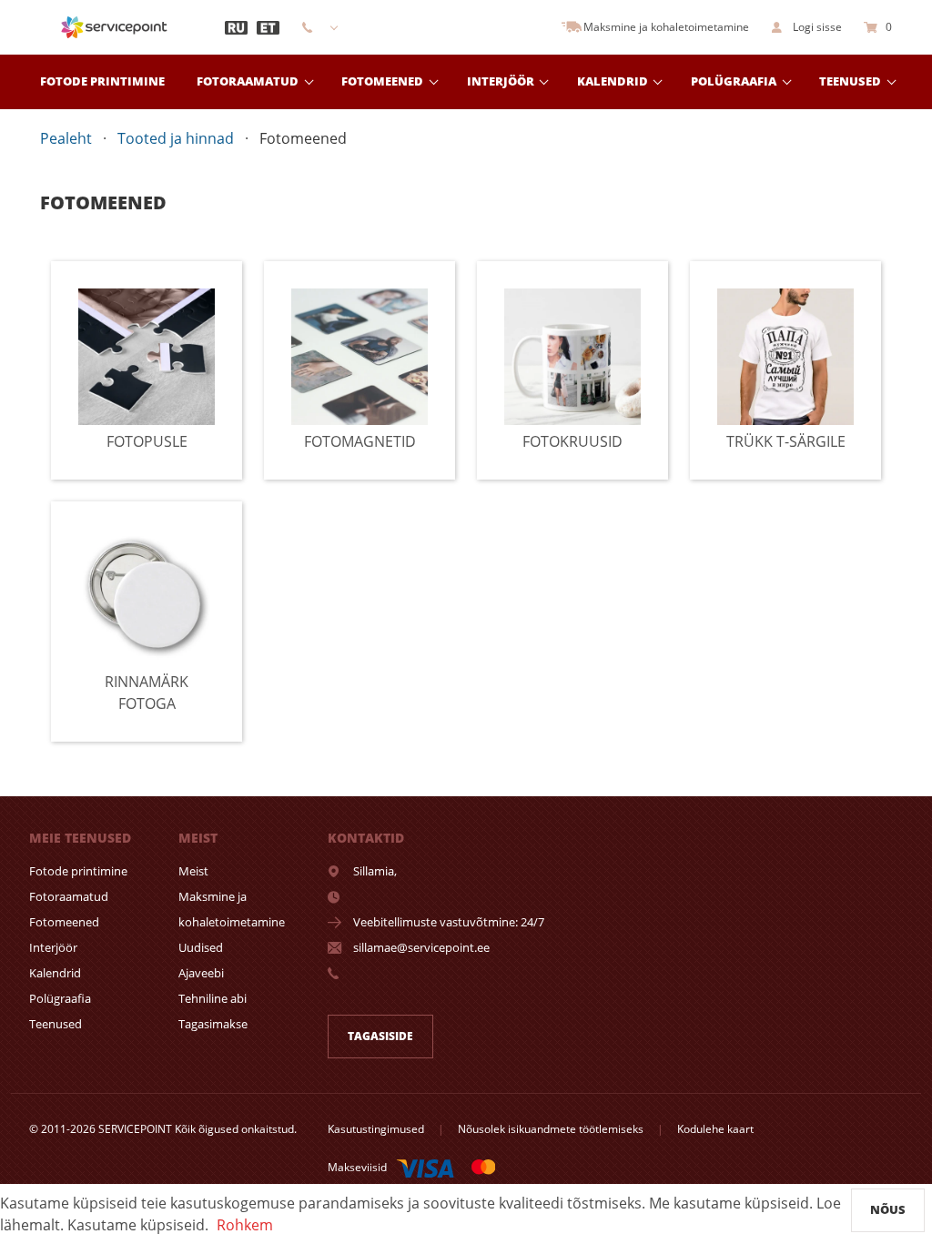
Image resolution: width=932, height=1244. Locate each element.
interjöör (500, 81)
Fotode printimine (102, 81)
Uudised (200, 947)
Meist (193, 871)
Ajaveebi (201, 973)
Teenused (850, 81)
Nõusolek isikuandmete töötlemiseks (550, 1129)
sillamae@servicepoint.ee (421, 947)
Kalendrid (612, 81)
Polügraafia (733, 81)
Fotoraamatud (248, 81)
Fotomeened (382, 81)
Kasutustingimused (376, 1129)
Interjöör (53, 947)
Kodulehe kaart (715, 1129)
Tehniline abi (212, 998)
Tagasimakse (213, 1024)
